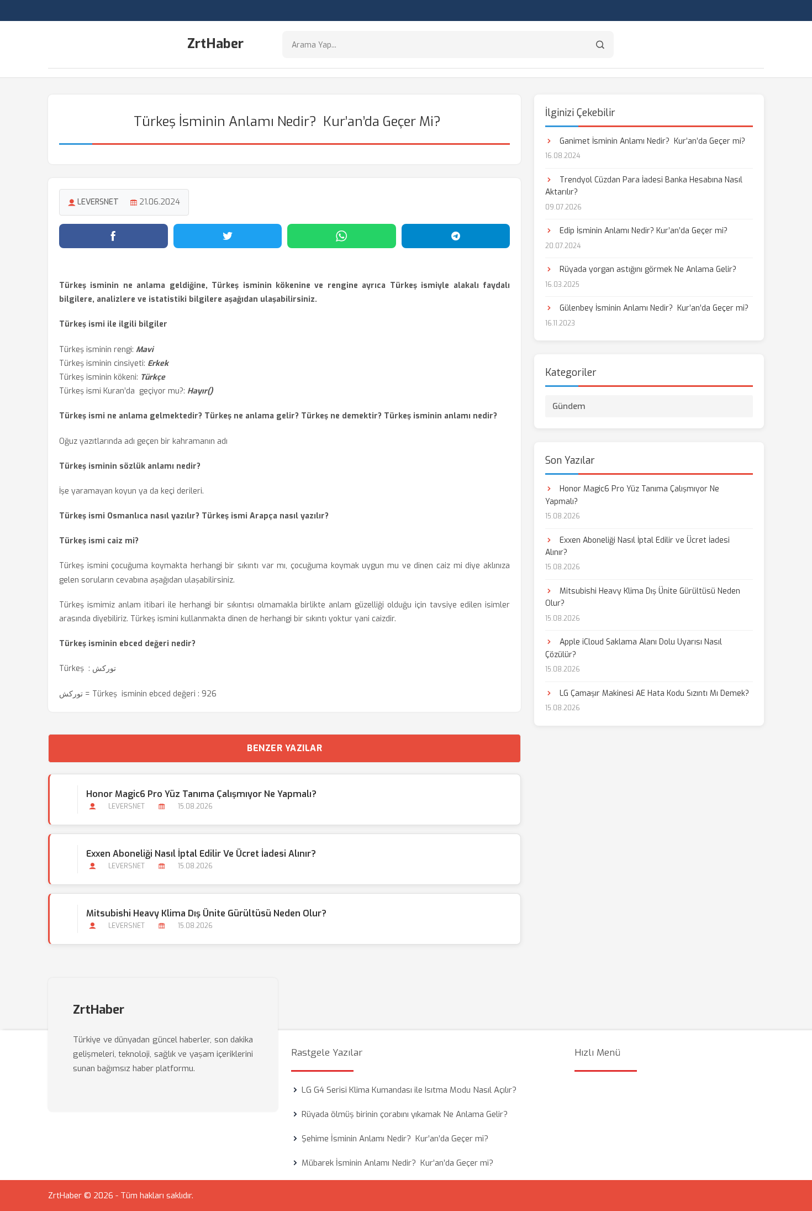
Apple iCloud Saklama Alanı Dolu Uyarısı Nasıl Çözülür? (633, 648)
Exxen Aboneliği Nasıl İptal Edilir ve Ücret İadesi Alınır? (201, 853)
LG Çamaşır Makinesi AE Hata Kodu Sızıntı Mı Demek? (653, 693)
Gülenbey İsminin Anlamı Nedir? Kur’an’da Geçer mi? (652, 308)
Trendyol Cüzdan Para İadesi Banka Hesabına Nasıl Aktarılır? (643, 186)
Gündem (569, 406)
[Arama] (600, 44)
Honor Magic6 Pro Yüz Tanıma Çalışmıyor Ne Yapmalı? (201, 794)
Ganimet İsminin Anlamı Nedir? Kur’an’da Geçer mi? (651, 141)
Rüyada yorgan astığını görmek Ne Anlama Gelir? (646, 269)
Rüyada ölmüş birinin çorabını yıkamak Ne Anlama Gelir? (405, 1114)
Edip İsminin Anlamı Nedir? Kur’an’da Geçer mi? (642, 231)
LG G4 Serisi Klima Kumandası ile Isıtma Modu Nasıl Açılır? (409, 1089)
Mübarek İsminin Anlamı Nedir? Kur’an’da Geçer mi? (397, 1162)
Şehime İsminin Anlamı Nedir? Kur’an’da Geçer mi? (395, 1138)
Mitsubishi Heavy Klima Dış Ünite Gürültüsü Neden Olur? (206, 913)
